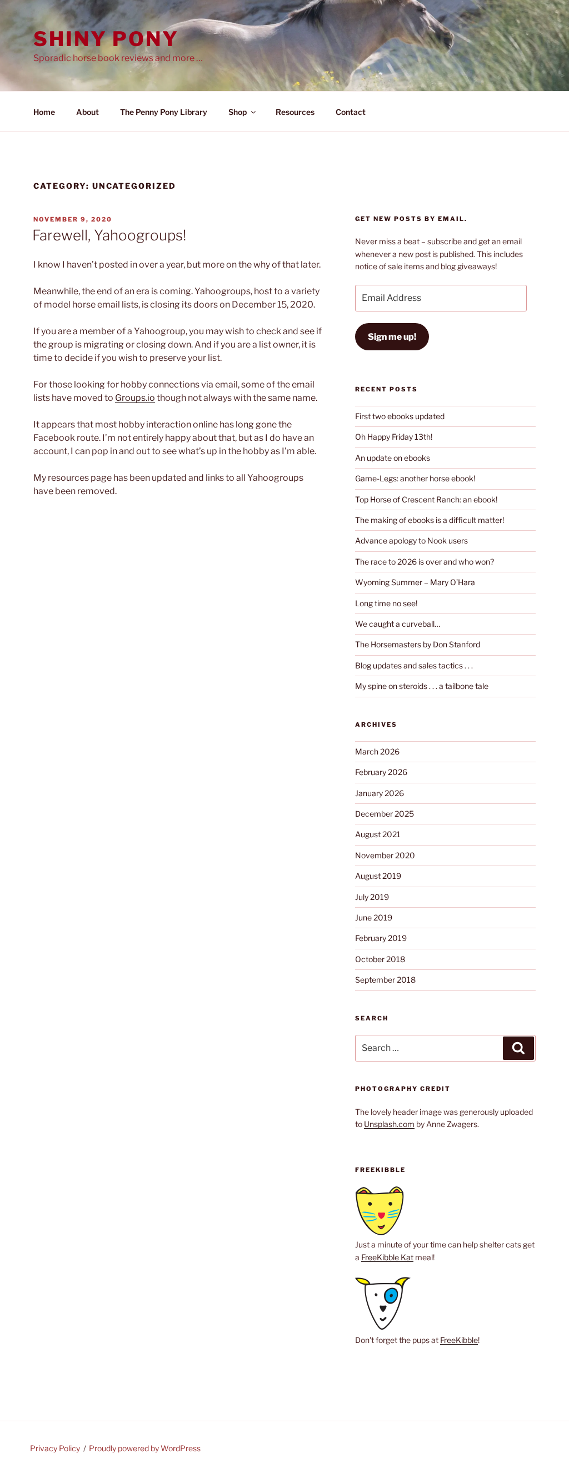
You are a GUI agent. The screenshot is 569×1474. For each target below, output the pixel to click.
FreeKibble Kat (387, 1257)
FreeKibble (459, 1340)
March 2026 (377, 751)
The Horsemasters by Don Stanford (417, 644)
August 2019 (378, 876)
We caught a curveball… (397, 623)
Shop (237, 112)
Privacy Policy (55, 1448)
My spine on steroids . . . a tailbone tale (421, 686)
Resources (295, 112)
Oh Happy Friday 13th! (393, 436)
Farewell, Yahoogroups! (109, 235)
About (87, 112)
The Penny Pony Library (163, 112)
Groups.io (135, 398)
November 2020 (385, 855)
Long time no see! (386, 603)
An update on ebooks (392, 457)
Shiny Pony (106, 39)
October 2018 (380, 959)
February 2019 (381, 938)
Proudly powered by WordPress (145, 1448)
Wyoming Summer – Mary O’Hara (415, 582)
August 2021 (378, 834)
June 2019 (373, 917)
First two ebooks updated (400, 416)
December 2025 (384, 813)
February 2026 (381, 772)
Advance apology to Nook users (411, 540)
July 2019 (372, 897)
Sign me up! (392, 336)
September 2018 (385, 979)
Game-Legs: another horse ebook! (415, 478)
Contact (351, 112)
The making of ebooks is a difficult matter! (429, 520)
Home (44, 112)
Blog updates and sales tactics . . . (414, 665)
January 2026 (379, 793)
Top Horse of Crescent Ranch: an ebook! (426, 499)
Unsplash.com (389, 1124)
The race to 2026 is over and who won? (424, 561)
